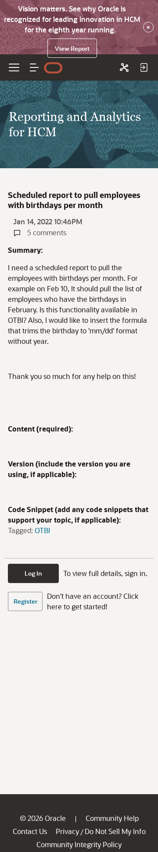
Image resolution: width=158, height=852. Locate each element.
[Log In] (143, 67)
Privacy (67, 831)
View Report (72, 48)
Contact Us (30, 831)
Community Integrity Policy (79, 844)
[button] (34, 67)
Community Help (112, 818)
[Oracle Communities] (124, 67)
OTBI (42, 530)
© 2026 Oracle (43, 818)
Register (25, 601)
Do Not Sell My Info (115, 831)
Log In (33, 573)
